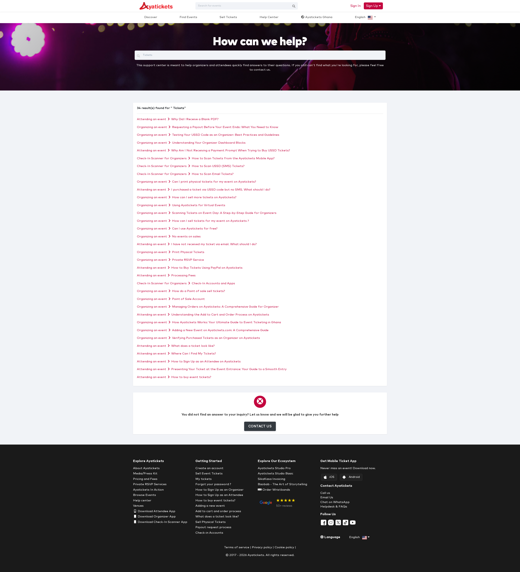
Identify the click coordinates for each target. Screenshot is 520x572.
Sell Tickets (228, 17)
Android (354, 477)
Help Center (269, 17)
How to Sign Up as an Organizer (219, 489)
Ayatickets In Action (148, 489)
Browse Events (144, 495)
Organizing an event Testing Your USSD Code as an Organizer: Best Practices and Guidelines (208, 134)
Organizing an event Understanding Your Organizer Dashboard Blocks (191, 142)
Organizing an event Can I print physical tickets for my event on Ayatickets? (196, 181)
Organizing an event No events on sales (169, 236)
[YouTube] (353, 522)
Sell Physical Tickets (210, 522)
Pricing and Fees (145, 478)
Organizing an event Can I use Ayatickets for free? (177, 228)
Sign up (372, 6)
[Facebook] (324, 522)
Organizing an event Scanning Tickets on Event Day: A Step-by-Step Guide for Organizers (206, 212)
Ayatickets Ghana (318, 17)
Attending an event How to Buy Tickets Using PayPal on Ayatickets (190, 267)
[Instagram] (331, 522)
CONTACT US (260, 426)
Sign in (355, 6)
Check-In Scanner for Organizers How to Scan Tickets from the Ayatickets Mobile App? (206, 158)
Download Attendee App (156, 511)
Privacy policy (262, 547)
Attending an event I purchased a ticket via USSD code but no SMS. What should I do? (203, 189)
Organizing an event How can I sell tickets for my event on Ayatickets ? (193, 220)
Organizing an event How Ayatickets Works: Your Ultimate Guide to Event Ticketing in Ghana (209, 322)
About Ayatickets (146, 468)
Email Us (326, 497)
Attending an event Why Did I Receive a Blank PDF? (178, 119)
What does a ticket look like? (217, 516)
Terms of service (236, 547)
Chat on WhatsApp (335, 502)
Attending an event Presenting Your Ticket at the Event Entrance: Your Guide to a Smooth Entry (212, 369)
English (360, 17)
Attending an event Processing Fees (166, 275)
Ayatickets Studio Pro (274, 468)
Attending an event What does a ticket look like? (176, 345)
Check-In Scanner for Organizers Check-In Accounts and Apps (186, 283)
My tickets (203, 478)
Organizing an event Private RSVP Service (170, 259)
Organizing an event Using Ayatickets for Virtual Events (181, 205)
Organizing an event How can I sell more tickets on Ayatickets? (186, 197)
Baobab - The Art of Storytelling (282, 484)
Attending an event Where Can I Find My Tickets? (176, 353)
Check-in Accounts (209, 532)
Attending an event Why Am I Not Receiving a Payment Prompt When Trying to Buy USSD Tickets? (213, 150)
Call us (325, 492)
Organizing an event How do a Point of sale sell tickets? (181, 291)
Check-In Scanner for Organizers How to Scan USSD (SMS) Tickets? (191, 166)
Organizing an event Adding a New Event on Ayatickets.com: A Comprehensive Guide (203, 330)
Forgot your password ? (213, 484)
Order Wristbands (276, 489)
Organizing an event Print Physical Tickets (170, 252)
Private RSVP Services (150, 484)
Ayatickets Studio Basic (275, 473)
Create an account (209, 468)
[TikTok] (346, 522)
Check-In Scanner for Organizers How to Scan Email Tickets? (185, 174)
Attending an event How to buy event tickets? (174, 377)
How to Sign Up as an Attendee (219, 495)
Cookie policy (284, 547)
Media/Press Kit (145, 473)
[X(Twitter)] (338, 522)
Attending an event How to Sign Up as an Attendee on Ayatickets (189, 361)
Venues (138, 505)
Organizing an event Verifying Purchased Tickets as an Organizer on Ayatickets (198, 337)
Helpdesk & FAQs (333, 506)
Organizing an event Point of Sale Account (171, 299)
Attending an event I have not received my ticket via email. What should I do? (197, 244)
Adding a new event (210, 505)
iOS (331, 477)
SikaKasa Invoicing (271, 478)
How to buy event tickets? (215, 500)
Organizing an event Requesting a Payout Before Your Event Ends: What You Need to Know (207, 127)
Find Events (188, 17)
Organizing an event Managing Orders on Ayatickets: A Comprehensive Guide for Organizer (208, 306)
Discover (150, 17)
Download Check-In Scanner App (162, 522)
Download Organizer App (156, 516)
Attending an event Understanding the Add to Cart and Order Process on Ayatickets (203, 314)
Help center (142, 500)
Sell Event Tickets (209, 473)
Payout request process (213, 527)
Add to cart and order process (218, 511)
